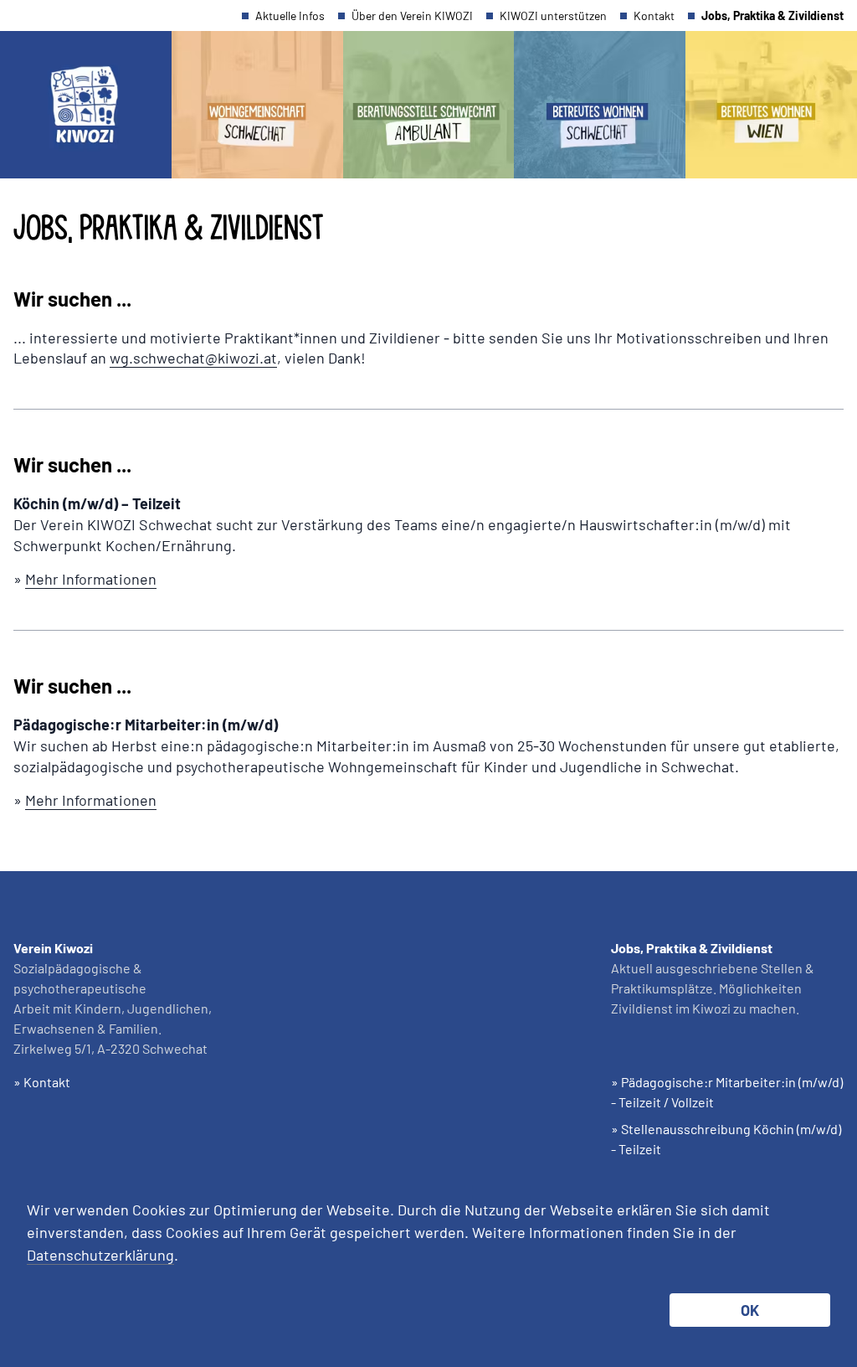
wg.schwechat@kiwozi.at (193, 357)
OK (750, 1310)
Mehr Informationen (91, 579)
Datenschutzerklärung (100, 1255)
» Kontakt (41, 1082)
